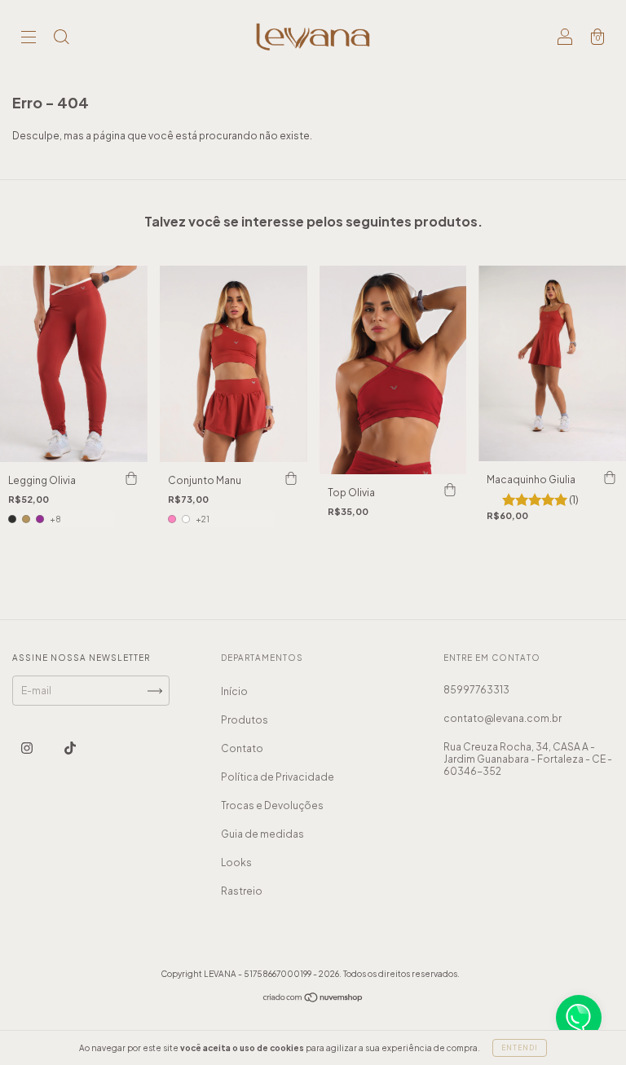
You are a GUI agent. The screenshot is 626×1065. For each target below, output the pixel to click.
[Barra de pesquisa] (61, 39)
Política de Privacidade (277, 777)
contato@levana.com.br (502, 718)
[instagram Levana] (27, 748)
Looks (236, 862)
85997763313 (476, 690)
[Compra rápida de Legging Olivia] (131, 478)
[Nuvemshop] (313, 999)
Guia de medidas (262, 834)
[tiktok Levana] (70, 748)
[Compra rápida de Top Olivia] (450, 490)
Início (234, 691)
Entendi (519, 1048)
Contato (242, 748)
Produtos (244, 720)
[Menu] (28, 39)
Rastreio (241, 891)
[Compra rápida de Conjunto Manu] (291, 478)
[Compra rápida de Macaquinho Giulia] (609, 477)
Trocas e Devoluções (272, 805)
